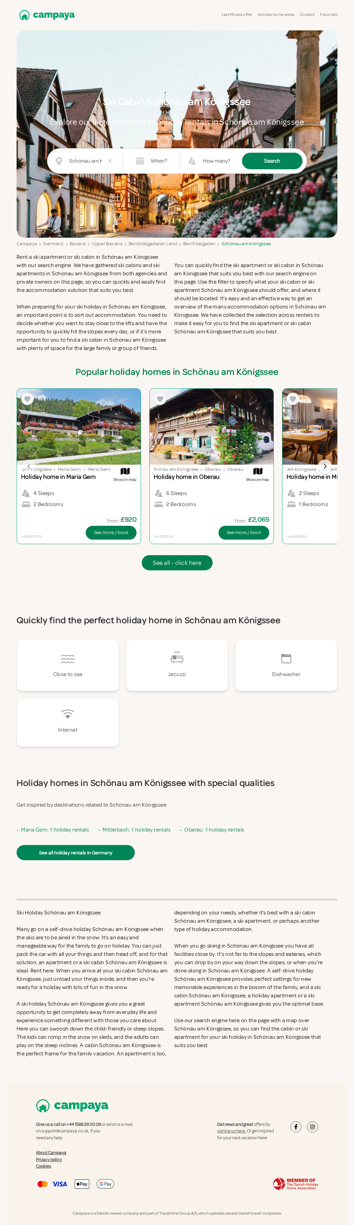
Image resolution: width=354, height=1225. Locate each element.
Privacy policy (49, 1159)
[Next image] (325, 466)
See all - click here (177, 563)
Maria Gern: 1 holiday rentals (55, 829)
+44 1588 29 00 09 (84, 1124)
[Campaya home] (46, 15)
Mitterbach (334, 469)
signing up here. (231, 1131)
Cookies (43, 1166)
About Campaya (51, 1153)
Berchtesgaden (199, 244)
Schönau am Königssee (246, 244)
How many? (216, 161)
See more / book (111, 532)
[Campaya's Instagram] (312, 1126)
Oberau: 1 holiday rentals (214, 829)
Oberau (213, 469)
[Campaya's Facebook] (295, 1126)
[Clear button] (109, 161)
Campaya (27, 244)
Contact (307, 14)
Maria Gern (69, 469)
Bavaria (78, 244)
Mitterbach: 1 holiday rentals (136, 829)
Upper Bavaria (107, 244)
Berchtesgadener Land (153, 244)
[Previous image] (29, 466)
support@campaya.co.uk (64, 1131)
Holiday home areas (276, 14)
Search (272, 161)
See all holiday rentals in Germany (75, 852)
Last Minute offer (237, 14)
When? (159, 161)
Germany (53, 244)
